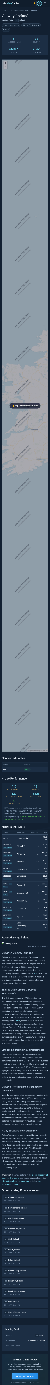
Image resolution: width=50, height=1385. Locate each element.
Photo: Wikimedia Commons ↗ (37, 947)
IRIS (4, 769)
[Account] (39, 3)
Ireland (20, 10)
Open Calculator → (25, 1376)
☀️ (34, 3)
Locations (12, 10)
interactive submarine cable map (15, 1181)
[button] (25, 406)
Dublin (17, 1021)
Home (4, 10)
